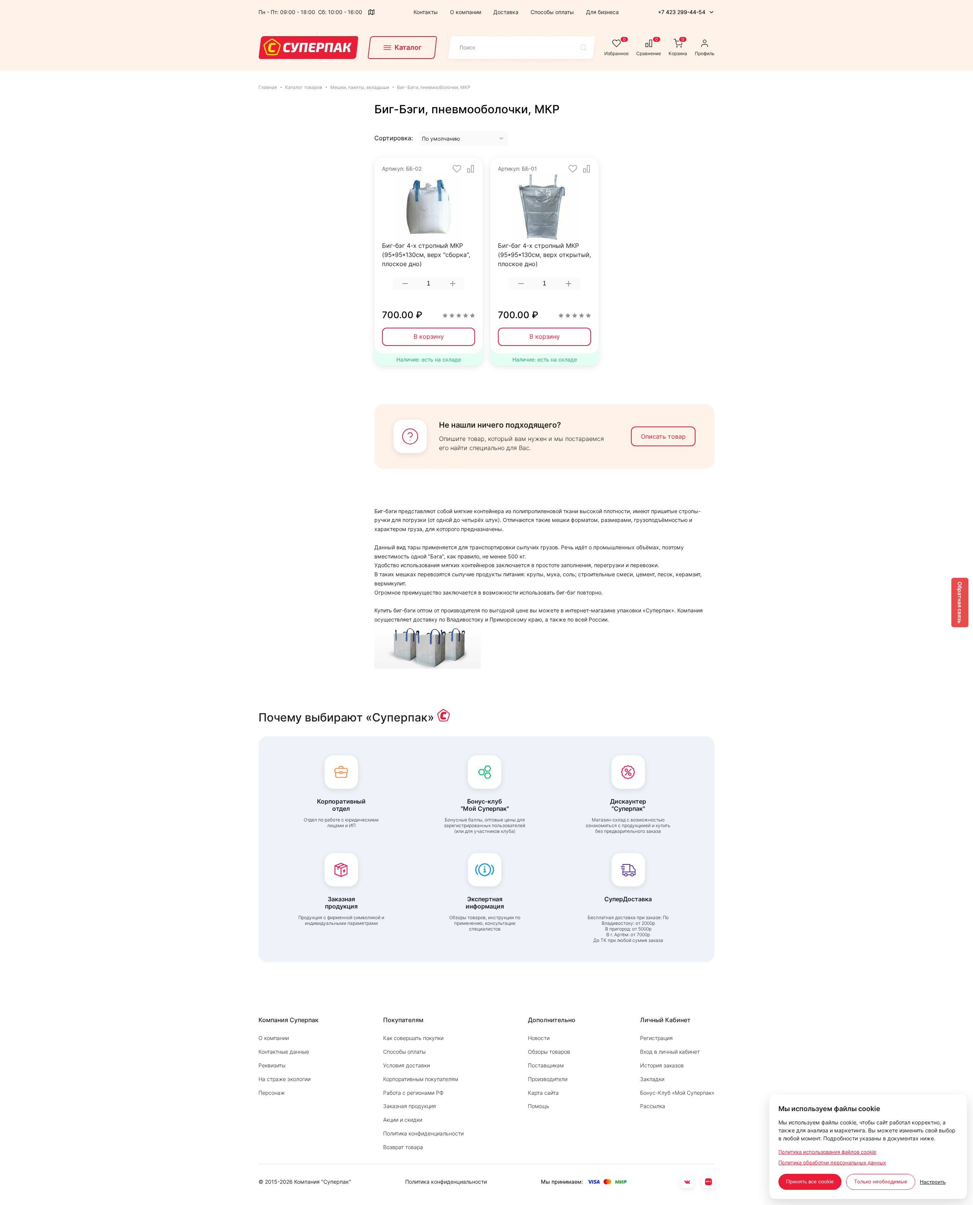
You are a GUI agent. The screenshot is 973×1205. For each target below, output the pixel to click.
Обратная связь (960, 602)
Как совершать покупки (413, 1038)
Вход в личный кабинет (670, 1051)
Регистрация (656, 1038)
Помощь (538, 1106)
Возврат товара (403, 1147)
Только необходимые (880, 1181)
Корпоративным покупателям (420, 1079)
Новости (539, 1038)
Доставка (505, 12)
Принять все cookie (810, 1181)
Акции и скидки (402, 1119)
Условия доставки (406, 1065)
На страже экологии (284, 1079)
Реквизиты (271, 1065)
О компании (465, 12)
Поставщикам (546, 1065)
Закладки (652, 1079)
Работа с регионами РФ (413, 1092)
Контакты (426, 12)
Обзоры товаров (549, 1051)
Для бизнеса (602, 12)
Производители (547, 1079)
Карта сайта (543, 1092)
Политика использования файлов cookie (827, 1152)
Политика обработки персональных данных (832, 1162)
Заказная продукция (409, 1106)
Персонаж (271, 1092)
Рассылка (652, 1106)
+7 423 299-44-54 (681, 12)
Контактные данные (283, 1051)
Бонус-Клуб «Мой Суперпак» (677, 1092)
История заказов (662, 1065)
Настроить (933, 1182)
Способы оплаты (552, 12)
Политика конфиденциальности (423, 1133)
